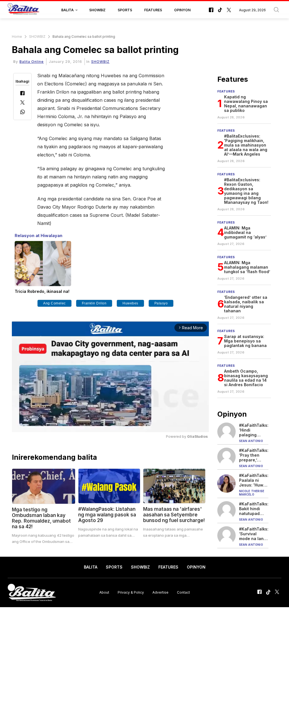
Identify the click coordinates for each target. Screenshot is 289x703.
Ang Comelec (54, 303)
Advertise (160, 592)
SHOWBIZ (97, 10)
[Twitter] (22, 103)
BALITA (67, 10)
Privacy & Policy (131, 592)
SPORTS (125, 10)
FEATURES (153, 10)
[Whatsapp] (22, 112)
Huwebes (130, 303)
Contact (183, 592)
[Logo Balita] (23, 10)
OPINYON (182, 10)
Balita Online (31, 61)
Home (17, 36)
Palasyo (161, 303)
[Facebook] (22, 93)
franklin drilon (94, 303)
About (104, 592)
